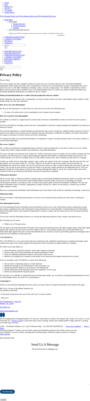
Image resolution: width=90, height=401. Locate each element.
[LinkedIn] (1, 315)
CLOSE (3, 400)
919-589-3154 (5, 307)
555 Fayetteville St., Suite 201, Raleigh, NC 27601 (10, 302)
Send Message (7, 392)
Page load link (5, 334)
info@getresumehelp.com (9, 311)
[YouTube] (3, 315)
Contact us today (17, 321)
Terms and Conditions (73, 326)
